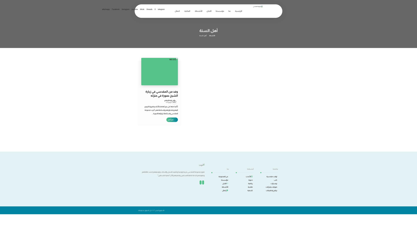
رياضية (250, 183)
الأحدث (248, 176)
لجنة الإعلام (168, 100)
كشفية (250, 190)
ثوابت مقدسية (271, 176)
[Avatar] (174, 101)
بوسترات (274, 183)
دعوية (250, 180)
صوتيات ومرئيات (271, 187)
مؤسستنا (224, 180)
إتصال (224, 190)
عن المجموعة (223, 176)
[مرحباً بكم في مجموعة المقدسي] (257, 10)
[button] (106, 9)
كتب (275, 180)
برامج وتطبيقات (271, 190)
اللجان (224, 183)
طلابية (250, 187)
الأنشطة (225, 187)
